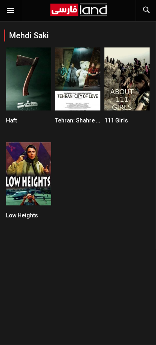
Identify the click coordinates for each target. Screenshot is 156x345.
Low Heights (22, 215)
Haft (11, 120)
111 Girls (116, 120)
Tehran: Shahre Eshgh (83, 120)
